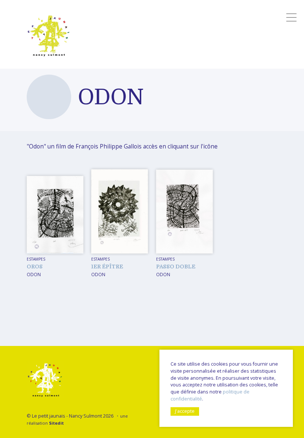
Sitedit (56, 423)
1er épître (107, 266)
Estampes (36, 259)
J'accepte (185, 411)
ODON (34, 274)
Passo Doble (175, 266)
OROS (35, 266)
